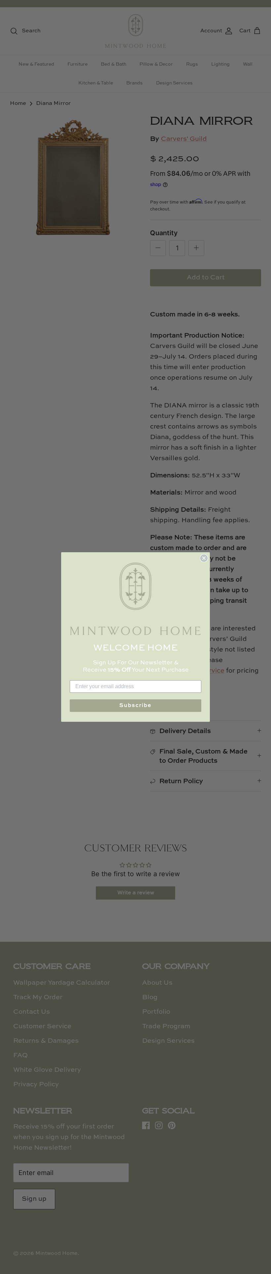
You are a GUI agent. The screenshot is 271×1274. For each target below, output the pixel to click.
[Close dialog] (204, 558)
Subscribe (135, 705)
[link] (135, 599)
